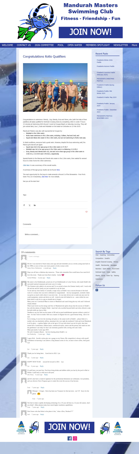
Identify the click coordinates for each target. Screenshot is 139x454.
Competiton (27, 198)
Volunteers (99, 279)
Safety (114, 272)
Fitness (115, 262)
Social (103, 275)
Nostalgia (114, 265)
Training (116, 275)
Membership (105, 265)
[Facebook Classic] (97, 290)
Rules (108, 272)
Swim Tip (109, 275)
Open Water (36, 198)
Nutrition (98, 269)
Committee (110, 255)
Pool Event (115, 269)
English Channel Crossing (104, 262)
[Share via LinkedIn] (35, 205)
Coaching (103, 255)
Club (97, 255)
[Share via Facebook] (24, 205)
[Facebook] (70, 313)
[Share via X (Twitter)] (29, 205)
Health (98, 265)
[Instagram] (75, 313)
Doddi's (107, 258)
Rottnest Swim (100, 272)
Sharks (98, 275)
